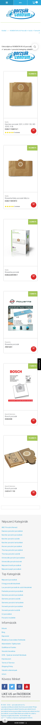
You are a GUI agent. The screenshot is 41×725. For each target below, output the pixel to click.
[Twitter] (12, 687)
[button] (35, 47)
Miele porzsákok (23, 713)
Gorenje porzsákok (28, 711)
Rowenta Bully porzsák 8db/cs (17, 199)
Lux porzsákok (13, 713)
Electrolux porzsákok (25, 707)
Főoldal (4, 30)
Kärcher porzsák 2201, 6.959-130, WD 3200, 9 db (20, 125)
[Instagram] (19, 687)
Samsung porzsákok (15, 711)
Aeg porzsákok (13, 709)
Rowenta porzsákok (25, 709)
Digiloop (3, 715)
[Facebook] (4, 687)
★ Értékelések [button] (39, 364)
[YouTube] (27, 687)
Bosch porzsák (11, 417)
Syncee (15, 718)
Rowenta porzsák (12, 273)
